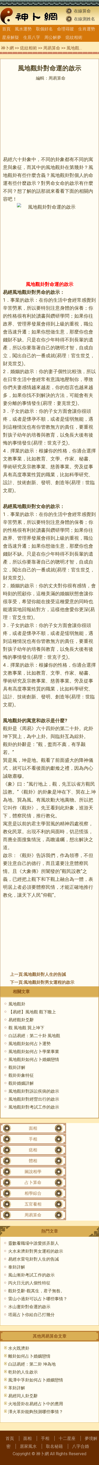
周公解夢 (52, 37)
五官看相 (33, 1204)
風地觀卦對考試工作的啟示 (33, 1107)
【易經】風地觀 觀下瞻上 (32, 1011)
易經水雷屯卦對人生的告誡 (33, 1259)
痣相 (33, 1149)
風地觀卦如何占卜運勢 (29, 1043)
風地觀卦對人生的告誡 (45, 974)
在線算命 (82, 10)
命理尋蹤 (65, 28)
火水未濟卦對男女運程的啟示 (35, 1251)
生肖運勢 (86, 28)
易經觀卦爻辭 (21, 1019)
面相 (33, 1128)
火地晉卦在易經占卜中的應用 (35, 1403)
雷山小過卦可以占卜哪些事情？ (37, 1298)
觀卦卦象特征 (21, 1075)
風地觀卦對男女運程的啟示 (49, 982)
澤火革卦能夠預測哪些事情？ (35, 1411)
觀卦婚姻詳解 (21, 1083)
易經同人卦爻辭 (23, 1395)
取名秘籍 (54, 1446)
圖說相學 (33, 1171)
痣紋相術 (73, 37)
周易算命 (51, 48)
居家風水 (28, 1446)
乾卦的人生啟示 (23, 1372)
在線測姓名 (84, 18)
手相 (33, 1139)
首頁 (6, 28)
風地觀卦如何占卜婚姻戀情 (33, 1059)
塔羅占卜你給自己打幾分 (31, 1314)
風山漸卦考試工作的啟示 (31, 1275)
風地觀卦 (16, 1003)
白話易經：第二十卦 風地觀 (34, 1035)
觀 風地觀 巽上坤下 (26, 1027)
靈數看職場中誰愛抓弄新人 (33, 1243)
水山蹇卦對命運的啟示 (29, 1306)
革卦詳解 (16, 1387)
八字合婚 (80, 1446)
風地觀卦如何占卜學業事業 (33, 1051)
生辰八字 (31, 37)
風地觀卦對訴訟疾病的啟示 (33, 1091)
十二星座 (67, 1438)
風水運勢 (23, 28)
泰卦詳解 (16, 1267)
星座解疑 (10, 37)
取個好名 (44, 28)
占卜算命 (33, 1182)
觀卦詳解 (16, 1067)
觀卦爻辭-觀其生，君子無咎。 (36, 1290)
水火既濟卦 (18, 1348)
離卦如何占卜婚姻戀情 (29, 1356)
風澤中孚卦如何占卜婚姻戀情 (35, 1379)
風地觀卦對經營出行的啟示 (33, 1099)
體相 (33, 1160)
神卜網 (7, 48)
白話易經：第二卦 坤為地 (32, 1364)
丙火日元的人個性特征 (29, 1282)
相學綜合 (33, 1193)
